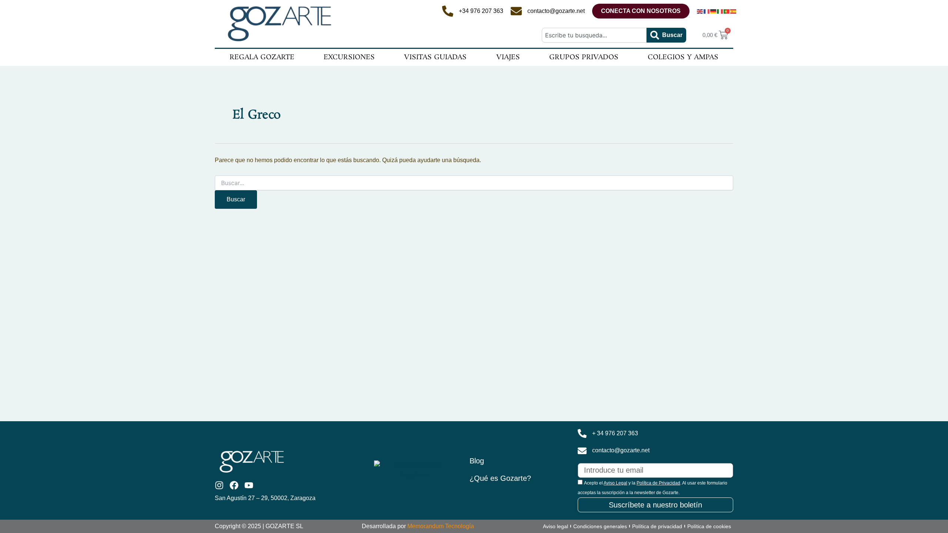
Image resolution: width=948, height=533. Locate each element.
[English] (700, 11)
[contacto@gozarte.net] (516, 11)
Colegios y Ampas (683, 57)
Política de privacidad (657, 526)
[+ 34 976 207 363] (582, 433)
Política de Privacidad (658, 483)
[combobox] (594, 35)
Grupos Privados (583, 57)
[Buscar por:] (474, 183)
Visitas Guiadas (435, 57)
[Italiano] (720, 11)
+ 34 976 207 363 (615, 433)
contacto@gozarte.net (556, 11)
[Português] (727, 11)
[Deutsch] (713, 11)
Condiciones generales (600, 526)
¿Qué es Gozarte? (500, 478)
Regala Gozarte (262, 57)
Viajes (508, 57)
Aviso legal (555, 526)
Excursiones (349, 57)
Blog (477, 461)
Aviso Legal (615, 483)
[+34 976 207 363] (447, 11)
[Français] (707, 11)
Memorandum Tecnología (440, 526)
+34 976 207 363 (481, 11)
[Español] (733, 11)
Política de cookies (709, 526)
